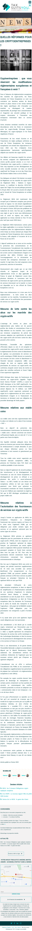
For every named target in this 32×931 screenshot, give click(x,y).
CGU (13, 927)
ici (4, 824)
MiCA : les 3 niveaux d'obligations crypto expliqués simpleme (15, 842)
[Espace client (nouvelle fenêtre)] (30, 5)
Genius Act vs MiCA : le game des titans (15, 799)
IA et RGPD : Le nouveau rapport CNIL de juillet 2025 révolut (15, 844)
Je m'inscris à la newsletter (15, 899)
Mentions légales (6, 927)
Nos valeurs (18, 927)
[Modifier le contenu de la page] (3, 927)
